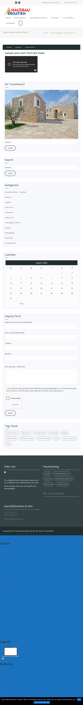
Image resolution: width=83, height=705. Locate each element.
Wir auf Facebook (54, 492)
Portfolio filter (11, 437)
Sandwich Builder (44, 437)
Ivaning (9, 46)
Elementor (26, 432)
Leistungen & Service (38, 17)
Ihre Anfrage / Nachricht (15, 366)
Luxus (48, 478)
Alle (47, 472)
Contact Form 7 (30, 46)
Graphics (18, 46)
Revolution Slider (27, 437)
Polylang (65, 432)
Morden (8, 227)
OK (79, 699)
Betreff (8, 353)
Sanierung (8, 237)
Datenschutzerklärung (42, 702)
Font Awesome (39, 432)
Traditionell (62, 483)
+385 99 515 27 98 (70, 2)
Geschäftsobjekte (61, 472)
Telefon (8, 342)
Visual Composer (69, 437)
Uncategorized (10, 242)
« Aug (21, 302)
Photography (10, 232)
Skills (57, 437)
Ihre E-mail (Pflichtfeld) (15, 332)
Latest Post (9, 217)
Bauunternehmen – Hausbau (15, 191)
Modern (49, 483)
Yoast (8, 443)
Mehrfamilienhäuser (63, 478)
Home (8, 17)
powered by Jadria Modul (25, 530)
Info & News (68, 17)
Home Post (9, 206)
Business (8, 196)
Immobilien (10, 22)
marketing (53, 432)
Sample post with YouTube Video (25, 52)
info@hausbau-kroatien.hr (50, 2)
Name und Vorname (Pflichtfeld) (18, 321)
